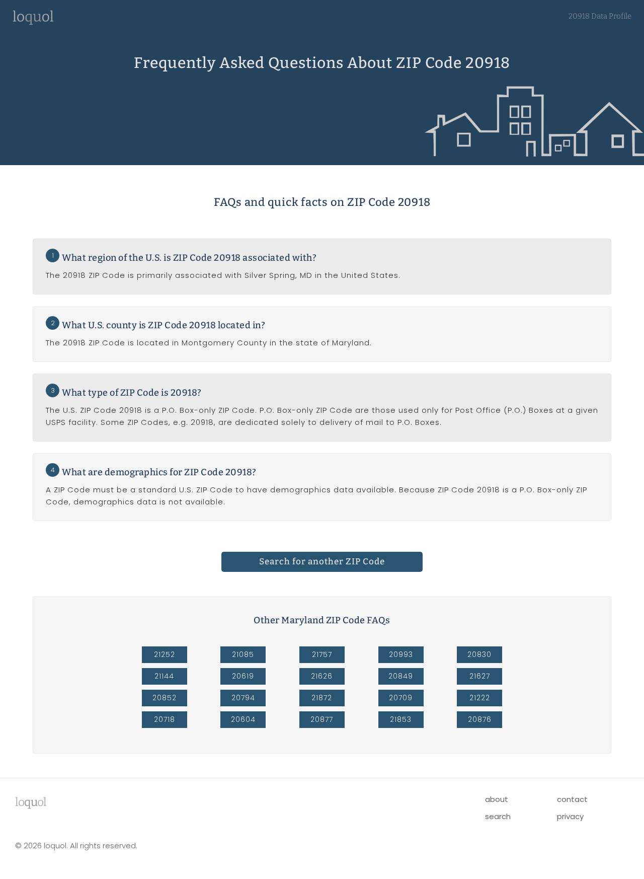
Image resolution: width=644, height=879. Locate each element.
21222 (479, 698)
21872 (321, 698)
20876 (480, 719)
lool (30, 802)
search (498, 816)
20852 (164, 698)
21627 (479, 676)
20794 (243, 698)
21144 (164, 676)
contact (572, 799)
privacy (570, 816)
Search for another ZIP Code (322, 561)
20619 (243, 676)
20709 (401, 698)
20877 (321, 719)
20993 (401, 654)
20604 (243, 719)
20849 (400, 676)
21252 (164, 654)
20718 (164, 719)
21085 (243, 654)
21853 (401, 719)
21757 (322, 654)
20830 (479, 654)
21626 (322, 676)
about (496, 799)
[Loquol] (33, 22)
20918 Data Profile (600, 16)
